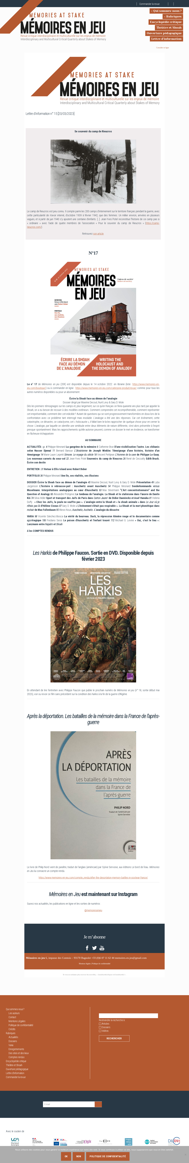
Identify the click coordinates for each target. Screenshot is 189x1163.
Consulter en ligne (162, 48)
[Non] (185, 1154)
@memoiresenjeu (93, 910)
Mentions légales (85, 964)
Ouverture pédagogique (164, 33)
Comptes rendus (16, 1057)
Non (78, 1156)
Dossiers (13, 1041)
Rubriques (174, 16)
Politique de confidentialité (101, 964)
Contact (12, 1017)
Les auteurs (14, 1013)
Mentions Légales (17, 1021)
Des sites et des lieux (19, 1053)
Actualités (13, 1037)
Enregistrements (16, 1049)
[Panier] (165, 3)
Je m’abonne (94, 937)
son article (98, 233)
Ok (66, 1156)
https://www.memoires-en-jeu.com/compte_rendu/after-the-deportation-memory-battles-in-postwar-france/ (93, 877)
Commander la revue (149, 3)
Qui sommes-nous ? (167, 11)
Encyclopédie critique (166, 22)
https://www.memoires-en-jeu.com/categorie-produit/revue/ (106, 388)
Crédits (12, 1029)
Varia (11, 1045)
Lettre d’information (166, 39)
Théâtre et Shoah (169, 27)
